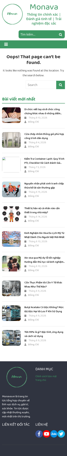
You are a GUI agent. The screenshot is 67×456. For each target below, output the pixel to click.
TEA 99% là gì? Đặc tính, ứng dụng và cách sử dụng (43, 334)
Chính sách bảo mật (46, 376)
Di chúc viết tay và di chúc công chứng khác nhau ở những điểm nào (42, 111)
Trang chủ (40, 380)
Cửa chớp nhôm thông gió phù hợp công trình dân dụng (44, 136)
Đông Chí (33, 122)
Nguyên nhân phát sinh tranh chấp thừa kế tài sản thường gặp (44, 186)
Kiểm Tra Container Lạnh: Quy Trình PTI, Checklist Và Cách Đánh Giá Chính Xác (44, 161)
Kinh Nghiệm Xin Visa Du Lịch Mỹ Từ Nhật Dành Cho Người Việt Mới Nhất (44, 235)
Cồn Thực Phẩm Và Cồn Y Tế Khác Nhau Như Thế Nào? (43, 285)
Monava (44, 7)
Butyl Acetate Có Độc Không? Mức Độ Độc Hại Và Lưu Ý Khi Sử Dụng (44, 309)
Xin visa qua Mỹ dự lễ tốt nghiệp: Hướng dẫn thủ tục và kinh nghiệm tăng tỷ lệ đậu (43, 260)
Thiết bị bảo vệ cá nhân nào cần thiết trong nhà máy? (42, 210)
